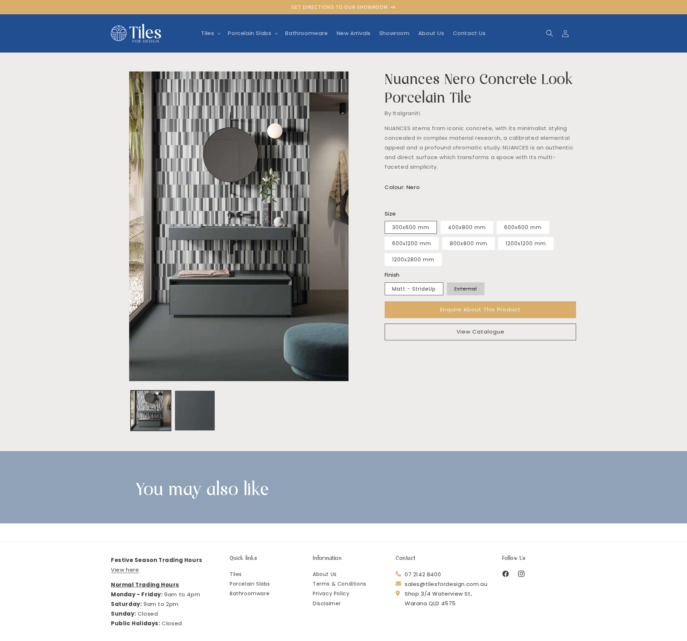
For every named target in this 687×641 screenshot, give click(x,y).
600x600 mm (523, 227)
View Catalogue (481, 331)
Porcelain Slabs (250, 584)
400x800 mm (467, 227)
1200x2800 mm (413, 259)
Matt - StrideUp (414, 288)
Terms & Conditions (339, 584)
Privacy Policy (331, 593)
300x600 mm (410, 227)
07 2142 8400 (423, 574)
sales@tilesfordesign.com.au (446, 584)
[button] (210, 33)
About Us (325, 574)
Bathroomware (249, 593)
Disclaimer (327, 603)
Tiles (236, 574)
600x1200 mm (411, 243)
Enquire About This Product (480, 309)
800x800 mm (468, 243)
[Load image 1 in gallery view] (151, 410)
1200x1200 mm (526, 243)
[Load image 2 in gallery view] (195, 410)
